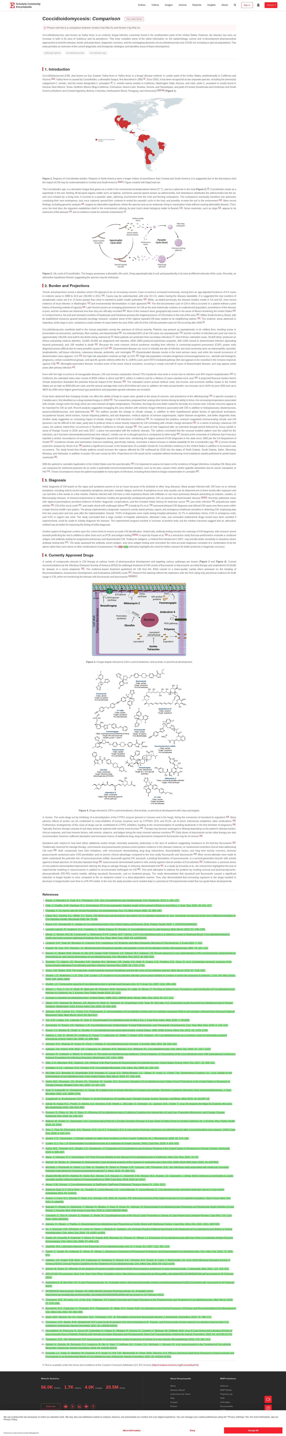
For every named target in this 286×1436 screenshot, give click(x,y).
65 (139, 869)
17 (89, 303)
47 (80, 505)
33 (147, 419)
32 (92, 411)
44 (188, 501)
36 (178, 434)
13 (219, 208)
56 (133, 576)
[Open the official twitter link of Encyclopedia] (72, 1406)
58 (227, 817)
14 (70, 211)
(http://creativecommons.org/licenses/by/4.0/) (175, 1365)
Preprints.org (226, 1394)
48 (126, 505)
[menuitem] (258, 5)
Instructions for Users (180, 1394)
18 (149, 303)
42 (197, 471)
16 (145, 299)
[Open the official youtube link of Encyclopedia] (86, 1406)
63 (201, 861)
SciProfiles (225, 1402)
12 (181, 208)
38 (80, 445)
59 (234, 824)
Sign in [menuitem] (247, 5)
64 (162, 865)
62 (100, 861)
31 (111, 400)
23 (133, 352)
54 (130, 572)
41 (49, 471)
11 (83, 204)
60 (173, 832)
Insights (211, 5)
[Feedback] (268, 1408)
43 (206, 497)
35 (135, 426)
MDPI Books (226, 1390)
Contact (174, 1402)
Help (172, 1398)
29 (124, 381)
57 (136, 576)
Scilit (222, 1398)
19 (84, 307)
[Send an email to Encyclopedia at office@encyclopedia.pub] (65, 1406)
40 (133, 463)
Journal (182, 5)
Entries (142, 5)
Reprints (196, 5)
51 (137, 535)
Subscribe (50, 1406)
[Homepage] (12, 5)
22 (110, 348)
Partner (173, 1406)
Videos (155, 5)
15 (103, 295)
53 (83, 568)
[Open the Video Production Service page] (268, 1399)
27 (74, 367)
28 (196, 377)
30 (211, 396)
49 (151, 505)
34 (194, 422)
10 (220, 200)
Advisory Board (177, 1390)
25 (137, 355)
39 (55, 457)
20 (124, 311)
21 (96, 344)
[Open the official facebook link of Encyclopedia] (93, 1406)
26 (58, 363)
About (225, 5)
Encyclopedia (226, 1406)
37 (52, 441)
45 (213, 501)
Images (169, 5)
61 (234, 842)
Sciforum (224, 1386)
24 (80, 355)
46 (52, 505)
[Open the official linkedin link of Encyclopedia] (79, 1406)
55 (130, 576)
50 (134, 535)
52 (166, 535)
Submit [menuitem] (270, 5)
